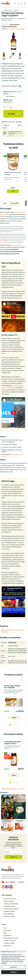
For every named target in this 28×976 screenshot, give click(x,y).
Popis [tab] (5, 203)
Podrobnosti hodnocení (9, 26)
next (25, 701)
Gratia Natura (7, 945)
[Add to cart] (13, 191)
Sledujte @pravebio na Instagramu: (14, 789)
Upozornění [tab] (14, 203)
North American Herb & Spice (16, 29)
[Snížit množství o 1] (5, 107)
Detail (14, 717)
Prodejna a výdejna (9, 911)
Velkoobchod (8, 935)
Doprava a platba (9, 901)
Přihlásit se (13, 857)
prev (1, 701)
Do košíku (11, 114)
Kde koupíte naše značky (11, 938)
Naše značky (7, 930)
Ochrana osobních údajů (11, 904)
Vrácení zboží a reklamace (11, 909)
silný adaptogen (15, 245)
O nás (5, 928)
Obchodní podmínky (10, 906)
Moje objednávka (9, 914)
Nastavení (13, 967)
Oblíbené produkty (9, 916)
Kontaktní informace (10, 940)
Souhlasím (13, 972)
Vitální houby (12, 642)
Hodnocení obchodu (10, 899)
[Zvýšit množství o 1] (10, 107)
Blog (5, 933)
